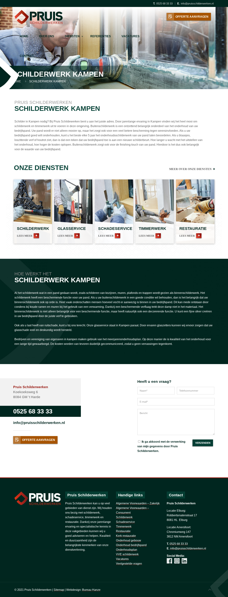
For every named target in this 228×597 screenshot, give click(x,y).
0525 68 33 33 (164, 3)
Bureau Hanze (91, 589)
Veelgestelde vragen (129, 563)
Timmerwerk (123, 526)
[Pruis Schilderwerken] (38, 17)
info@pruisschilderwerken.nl (197, 3)
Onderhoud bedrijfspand (131, 545)
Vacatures (122, 558)
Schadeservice (125, 521)
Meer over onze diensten (190, 169)
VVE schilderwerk (127, 554)
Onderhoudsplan (126, 549)
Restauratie (123, 531)
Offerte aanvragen (191, 16)
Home (16, 81)
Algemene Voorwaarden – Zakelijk (138, 503)
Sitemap (59, 589)
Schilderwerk (124, 517)
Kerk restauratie (126, 535)
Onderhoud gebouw (128, 540)
